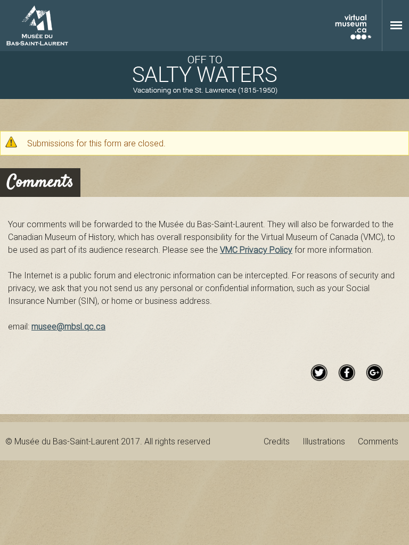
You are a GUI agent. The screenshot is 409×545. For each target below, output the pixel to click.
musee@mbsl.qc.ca (68, 326)
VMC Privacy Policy (256, 249)
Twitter (319, 372)
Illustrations (323, 441)
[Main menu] (396, 25)
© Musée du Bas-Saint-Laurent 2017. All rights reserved (107, 441)
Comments (378, 441)
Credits (277, 441)
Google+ (374, 372)
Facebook (346, 372)
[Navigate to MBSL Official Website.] (37, 25)
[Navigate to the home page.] (204, 75)
